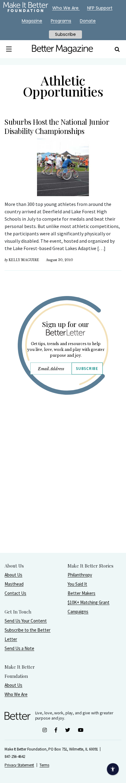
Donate (88, 21)
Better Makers (81, 593)
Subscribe (87, 368)
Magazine (32, 21)
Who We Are (16, 694)
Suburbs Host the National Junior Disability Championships (56, 126)
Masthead (14, 584)
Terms (44, 765)
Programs (61, 21)
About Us (13, 575)
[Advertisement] (63, 489)
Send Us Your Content (26, 621)
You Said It (77, 584)
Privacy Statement (19, 765)
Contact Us (15, 593)
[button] (9, 49)
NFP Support (100, 8)
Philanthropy (80, 575)
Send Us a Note (19, 648)
